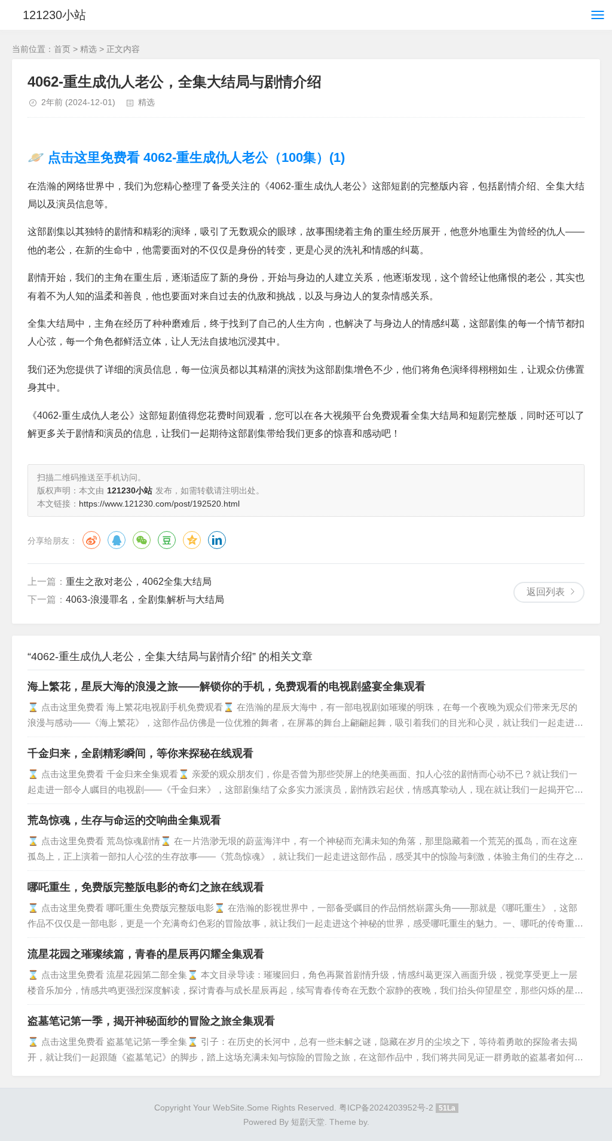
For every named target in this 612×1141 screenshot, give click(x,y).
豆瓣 (167, 540)
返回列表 (546, 592)
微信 (142, 540)
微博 (91, 540)
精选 (88, 49)
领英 (217, 540)
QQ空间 (192, 540)
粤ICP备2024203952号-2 (386, 1107)
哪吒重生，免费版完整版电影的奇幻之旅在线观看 (145, 887)
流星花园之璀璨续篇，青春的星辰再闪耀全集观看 (145, 954)
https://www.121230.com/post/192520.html (159, 503)
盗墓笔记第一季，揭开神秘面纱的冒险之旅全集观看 (151, 1021)
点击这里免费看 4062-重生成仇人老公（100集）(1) (194, 157)
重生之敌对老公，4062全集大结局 (139, 581)
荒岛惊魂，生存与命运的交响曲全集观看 (124, 820)
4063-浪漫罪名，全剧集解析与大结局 (145, 599)
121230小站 (54, 15)
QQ (117, 540)
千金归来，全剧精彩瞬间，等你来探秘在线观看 (140, 753)
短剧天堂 (308, 1122)
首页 (62, 49)
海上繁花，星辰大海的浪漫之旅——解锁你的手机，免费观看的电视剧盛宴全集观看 (226, 686)
